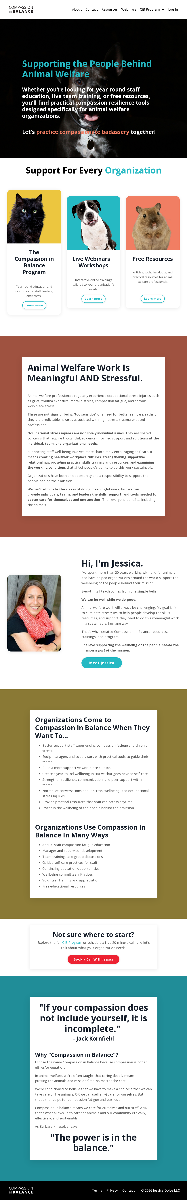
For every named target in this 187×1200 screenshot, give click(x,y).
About (77, 9)
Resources (110, 9)
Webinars (128, 9)
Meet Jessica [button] (101, 662)
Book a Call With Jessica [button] (93, 959)
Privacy (112, 1190)
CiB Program (72, 942)
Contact (91, 9)
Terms (97, 1190)
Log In (173, 9)
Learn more (34, 305)
